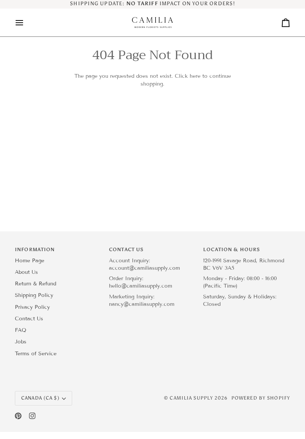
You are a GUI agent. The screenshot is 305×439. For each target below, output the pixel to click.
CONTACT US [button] (126, 249)
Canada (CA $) (40, 398)
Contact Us (29, 318)
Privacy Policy (32, 307)
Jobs (20, 342)
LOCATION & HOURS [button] (231, 249)
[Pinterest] (18, 416)
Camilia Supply (192, 398)
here (195, 76)
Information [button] (35, 249)
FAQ (20, 330)
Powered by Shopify (260, 398)
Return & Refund (35, 284)
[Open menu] (26, 22)
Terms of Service (36, 353)
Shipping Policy (34, 295)
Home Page (29, 260)
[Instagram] (32, 416)
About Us (26, 272)
